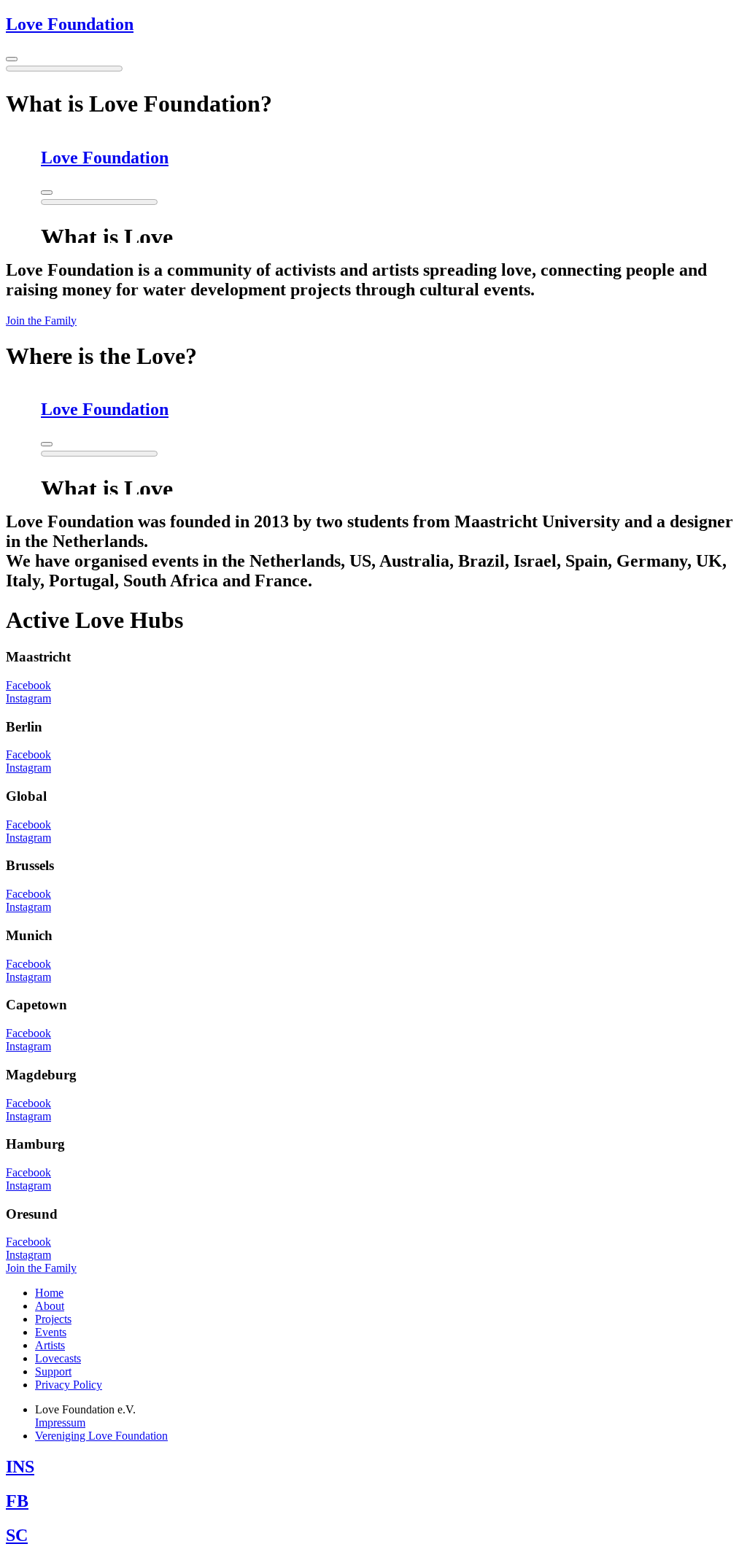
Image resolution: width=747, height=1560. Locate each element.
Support (53, 1371)
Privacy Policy (68, 1384)
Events (50, 1332)
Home (49, 1293)
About (49, 1306)
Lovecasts (58, 1358)
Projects (53, 1319)
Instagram (28, 698)
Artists (50, 1345)
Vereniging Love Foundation (101, 1435)
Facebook (28, 685)
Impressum (60, 1422)
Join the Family (41, 320)
